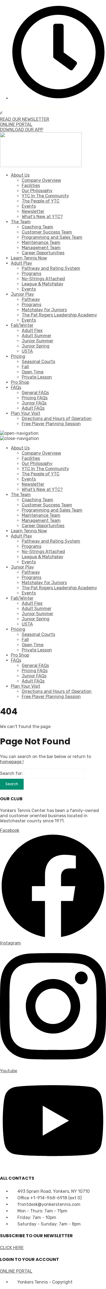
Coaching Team (37, 227)
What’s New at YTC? (42, 216)
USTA (27, 351)
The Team (21, 221)
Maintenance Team (41, 242)
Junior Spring (35, 346)
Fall (25, 366)
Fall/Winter (22, 325)
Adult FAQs (33, 408)
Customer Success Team (47, 232)
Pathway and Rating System (51, 268)
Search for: (11, 773)
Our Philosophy (37, 190)
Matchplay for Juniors (44, 309)
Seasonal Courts (38, 361)
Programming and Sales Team (52, 237)
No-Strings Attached (43, 278)
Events (29, 206)
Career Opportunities (43, 252)
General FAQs (35, 392)
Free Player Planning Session (51, 423)
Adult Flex (32, 330)
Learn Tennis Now (29, 258)
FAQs (16, 387)
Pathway (31, 299)
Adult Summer (36, 335)
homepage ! (12, 761)
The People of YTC (41, 201)
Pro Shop (20, 382)
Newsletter (33, 211)
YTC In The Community (45, 195)
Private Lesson (37, 377)
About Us (20, 175)
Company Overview (41, 180)
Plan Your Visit (25, 413)
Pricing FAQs (35, 397)
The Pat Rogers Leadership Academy (59, 315)
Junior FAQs (34, 403)
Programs (31, 273)
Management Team (41, 247)
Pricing (18, 356)
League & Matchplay (42, 283)
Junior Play (22, 294)
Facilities (31, 185)
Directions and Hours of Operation (57, 418)
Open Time (32, 372)
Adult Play (21, 263)
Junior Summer (37, 340)
